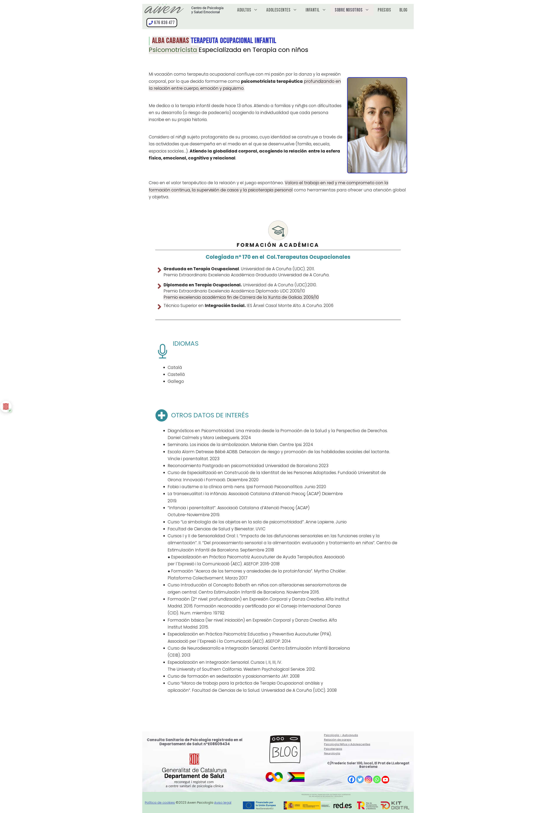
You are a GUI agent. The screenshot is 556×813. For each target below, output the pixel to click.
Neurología (332, 753)
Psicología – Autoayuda (341, 735)
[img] (5, 406)
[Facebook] (351, 779)
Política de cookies (160, 802)
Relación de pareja (337, 740)
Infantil (312, 10)
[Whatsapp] (377, 779)
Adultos (244, 10)
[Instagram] (368, 779)
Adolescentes (278, 10)
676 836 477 (164, 22)
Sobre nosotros (348, 10)
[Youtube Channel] (385, 779)
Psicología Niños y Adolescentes (347, 744)
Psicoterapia (333, 749)
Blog (403, 10)
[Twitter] (360, 779)
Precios (384, 10)
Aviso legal (222, 802)
